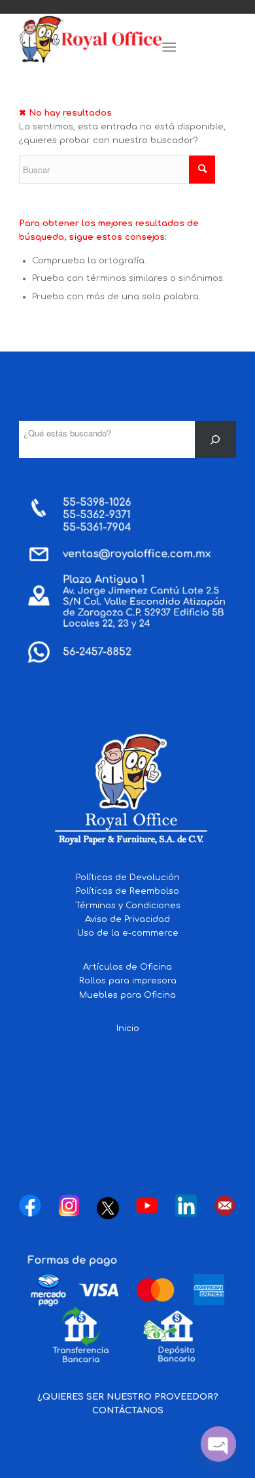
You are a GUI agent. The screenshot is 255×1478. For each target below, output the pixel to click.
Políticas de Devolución (128, 877)
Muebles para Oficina (127, 995)
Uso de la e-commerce (127, 933)
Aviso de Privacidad (127, 919)
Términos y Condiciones (127, 905)
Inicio (127, 1028)
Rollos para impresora (128, 980)
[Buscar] (215, 439)
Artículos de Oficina (127, 967)
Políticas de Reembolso (127, 891)
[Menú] (169, 47)
